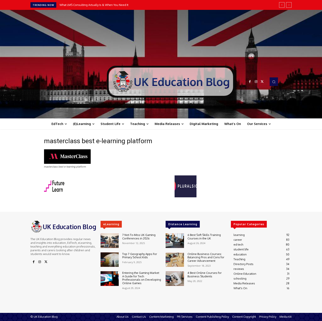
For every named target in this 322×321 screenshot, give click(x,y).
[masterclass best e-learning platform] (67, 162)
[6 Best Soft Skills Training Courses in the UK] (175, 240)
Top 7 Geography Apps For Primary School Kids (139, 255)
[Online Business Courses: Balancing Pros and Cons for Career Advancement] (175, 259)
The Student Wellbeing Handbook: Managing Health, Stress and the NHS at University (116, 5)
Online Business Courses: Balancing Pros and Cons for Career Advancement (206, 257)
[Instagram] (256, 82)
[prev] (282, 5)
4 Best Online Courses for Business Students (205, 274)
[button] (274, 81)
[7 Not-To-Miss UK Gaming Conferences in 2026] (110, 240)
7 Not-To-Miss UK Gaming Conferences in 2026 (139, 236)
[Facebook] (250, 82)
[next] (289, 5)
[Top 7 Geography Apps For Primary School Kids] (110, 259)
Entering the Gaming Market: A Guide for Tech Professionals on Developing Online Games (141, 278)
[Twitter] (262, 82)
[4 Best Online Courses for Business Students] (175, 278)
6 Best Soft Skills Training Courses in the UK (204, 236)
